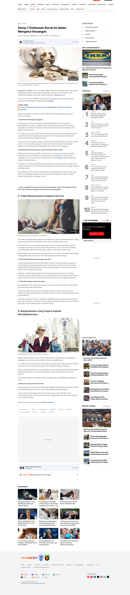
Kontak (23, 565)
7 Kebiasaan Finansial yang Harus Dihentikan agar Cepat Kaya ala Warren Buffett (69, 523)
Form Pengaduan (78, 565)
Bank (38, 9)
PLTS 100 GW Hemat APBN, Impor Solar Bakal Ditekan (100, 135)
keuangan (50, 101)
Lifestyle (55, 4)
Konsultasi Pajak (64, 9)
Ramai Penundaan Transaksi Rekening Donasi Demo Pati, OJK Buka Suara (100, 126)
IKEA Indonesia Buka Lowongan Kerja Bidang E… (98, 75)
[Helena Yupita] (20, 42)
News (26, 4)
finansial (60, 158)
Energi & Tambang (52, 9)
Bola (48, 4)
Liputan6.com (34, 582)
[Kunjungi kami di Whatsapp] (105, 577)
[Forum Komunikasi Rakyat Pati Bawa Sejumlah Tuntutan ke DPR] (86, 374)
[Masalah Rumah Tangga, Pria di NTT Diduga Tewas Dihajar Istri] (86, 445)
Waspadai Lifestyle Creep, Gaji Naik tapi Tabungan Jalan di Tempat (26, 503)
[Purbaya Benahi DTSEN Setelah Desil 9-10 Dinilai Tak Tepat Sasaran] (86, 461)
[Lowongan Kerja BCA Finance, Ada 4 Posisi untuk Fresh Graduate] (85, 83)
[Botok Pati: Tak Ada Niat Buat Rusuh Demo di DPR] (96, 348)
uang (47, 90)
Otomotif (82, 4)
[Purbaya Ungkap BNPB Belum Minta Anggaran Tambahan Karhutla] (96, 102)
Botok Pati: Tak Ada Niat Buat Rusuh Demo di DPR (95, 359)
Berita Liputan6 (48, 402)
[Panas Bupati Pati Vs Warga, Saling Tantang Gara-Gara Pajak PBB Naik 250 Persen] (86, 398)
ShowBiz (40, 4)
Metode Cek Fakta (26, 567)
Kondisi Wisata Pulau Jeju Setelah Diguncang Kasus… (99, 453)
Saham (43, 9)
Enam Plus (102, 4)
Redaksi (30, 565)
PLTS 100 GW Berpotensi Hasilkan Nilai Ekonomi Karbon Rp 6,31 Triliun (99, 168)
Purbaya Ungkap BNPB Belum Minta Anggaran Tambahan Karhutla (98, 115)
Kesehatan (65, 4)
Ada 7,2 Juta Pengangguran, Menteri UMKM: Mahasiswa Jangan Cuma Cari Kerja (100, 178)
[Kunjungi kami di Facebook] (95, 577)
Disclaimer (38, 565)
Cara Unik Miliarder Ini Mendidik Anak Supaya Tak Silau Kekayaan (48, 542)
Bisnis (33, 4)
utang (69, 133)
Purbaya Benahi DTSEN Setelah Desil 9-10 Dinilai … (99, 461)
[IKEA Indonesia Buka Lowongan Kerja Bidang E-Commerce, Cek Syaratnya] (85, 76)
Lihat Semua (106, 91)
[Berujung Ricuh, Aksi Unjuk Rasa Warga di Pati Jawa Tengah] (86, 390)
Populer (86, 91)
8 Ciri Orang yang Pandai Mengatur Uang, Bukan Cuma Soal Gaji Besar (27, 542)
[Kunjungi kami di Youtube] (91, 577)
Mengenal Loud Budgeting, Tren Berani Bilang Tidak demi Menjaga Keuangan (48, 523)
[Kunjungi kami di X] (98, 577)
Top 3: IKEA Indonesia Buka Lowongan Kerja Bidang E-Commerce (96, 69)
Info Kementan (80, 9)
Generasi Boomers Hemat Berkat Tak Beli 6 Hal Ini (68, 502)
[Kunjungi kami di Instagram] (101, 577)
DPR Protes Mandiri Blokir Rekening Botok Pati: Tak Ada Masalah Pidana (95, 430)
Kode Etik (46, 565)
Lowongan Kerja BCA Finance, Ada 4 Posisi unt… (98, 83)
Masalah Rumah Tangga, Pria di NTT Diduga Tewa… (99, 445)
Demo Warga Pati (89, 338)
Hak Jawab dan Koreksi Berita (41, 567)
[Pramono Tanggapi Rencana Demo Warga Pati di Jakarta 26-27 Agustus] (86, 382)
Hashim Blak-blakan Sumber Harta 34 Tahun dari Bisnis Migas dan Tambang (100, 189)
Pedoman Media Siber (58, 565)
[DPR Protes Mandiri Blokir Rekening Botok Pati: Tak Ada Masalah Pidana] (96, 418)
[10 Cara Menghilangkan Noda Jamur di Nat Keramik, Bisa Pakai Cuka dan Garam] (86, 437)
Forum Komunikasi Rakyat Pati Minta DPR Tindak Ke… (99, 366)
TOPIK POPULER (87, 23)
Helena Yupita (29, 41)
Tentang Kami (90, 565)
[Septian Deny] (23, 467)
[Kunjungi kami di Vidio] (88, 577)
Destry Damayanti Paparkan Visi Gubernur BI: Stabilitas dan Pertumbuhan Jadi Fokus (100, 200)
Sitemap (69, 565)
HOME (20, 4)
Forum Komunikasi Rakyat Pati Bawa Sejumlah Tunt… (99, 374)
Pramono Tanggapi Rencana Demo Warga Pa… (99, 382)
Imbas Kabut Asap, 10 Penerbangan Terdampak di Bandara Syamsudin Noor (100, 144)
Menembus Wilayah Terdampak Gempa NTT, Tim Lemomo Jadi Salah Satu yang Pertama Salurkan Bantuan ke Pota (100, 156)
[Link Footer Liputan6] (29, 558)
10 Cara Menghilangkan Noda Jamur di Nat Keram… (99, 437)
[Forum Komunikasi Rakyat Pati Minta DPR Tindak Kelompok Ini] (86, 366)
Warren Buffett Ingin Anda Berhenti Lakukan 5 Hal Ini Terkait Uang (26, 523)
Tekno (74, 4)
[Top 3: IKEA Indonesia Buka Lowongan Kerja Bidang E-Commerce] (96, 58)
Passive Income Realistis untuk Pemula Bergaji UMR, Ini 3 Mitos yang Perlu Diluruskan (45, 108)
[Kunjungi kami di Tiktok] (108, 577)
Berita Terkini (88, 406)
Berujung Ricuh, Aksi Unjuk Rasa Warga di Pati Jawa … (99, 390)
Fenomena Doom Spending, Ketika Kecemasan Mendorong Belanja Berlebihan (69, 543)
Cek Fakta (92, 4)
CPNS (72, 9)
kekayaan (57, 95)
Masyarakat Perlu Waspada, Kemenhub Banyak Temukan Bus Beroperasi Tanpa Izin (100, 211)
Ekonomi (32, 9)
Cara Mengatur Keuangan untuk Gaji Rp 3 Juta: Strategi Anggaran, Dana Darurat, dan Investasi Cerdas (48, 504)
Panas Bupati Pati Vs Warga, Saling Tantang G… (99, 398)
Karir (98, 565)
